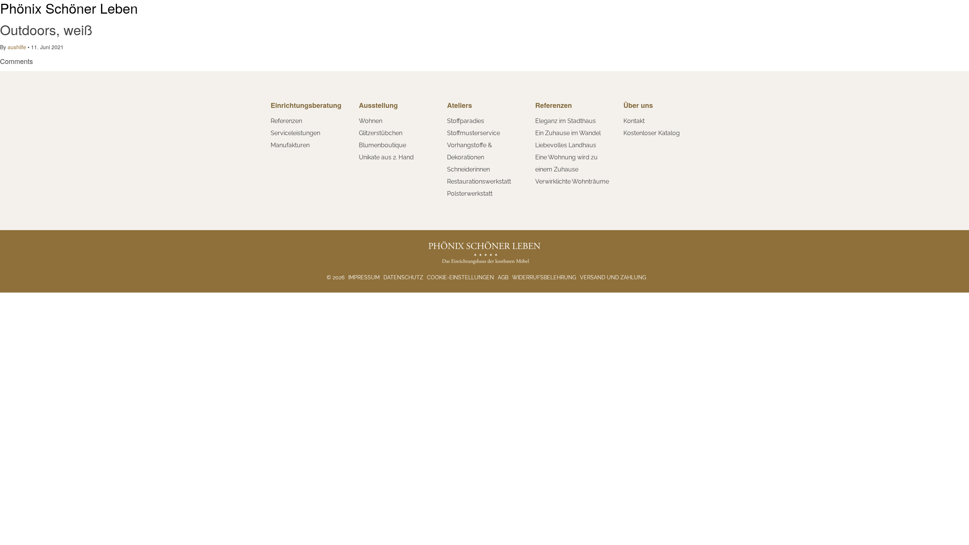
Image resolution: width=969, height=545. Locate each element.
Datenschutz (403, 277)
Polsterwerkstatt (469, 193)
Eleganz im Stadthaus (565, 121)
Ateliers (459, 105)
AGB (503, 277)
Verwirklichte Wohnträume (572, 181)
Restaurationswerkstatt (479, 181)
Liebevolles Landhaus (565, 145)
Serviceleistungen (295, 133)
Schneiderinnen (468, 169)
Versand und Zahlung (613, 277)
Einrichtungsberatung (306, 105)
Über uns (638, 105)
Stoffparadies (465, 121)
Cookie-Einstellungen (460, 277)
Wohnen (370, 121)
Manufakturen (290, 145)
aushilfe (17, 47)
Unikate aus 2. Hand (386, 157)
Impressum (364, 277)
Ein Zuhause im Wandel (568, 133)
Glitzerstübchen (380, 133)
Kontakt (634, 121)
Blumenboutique (382, 145)
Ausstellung (378, 105)
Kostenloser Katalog (651, 133)
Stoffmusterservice (473, 133)
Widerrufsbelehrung (544, 277)
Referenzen (286, 121)
